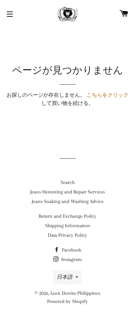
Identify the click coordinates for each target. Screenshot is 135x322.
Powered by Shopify (67, 301)
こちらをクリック (107, 95)
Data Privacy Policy (67, 235)
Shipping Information (67, 226)
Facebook (71, 250)
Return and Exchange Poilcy (67, 216)
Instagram (71, 259)
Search (68, 182)
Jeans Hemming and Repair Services (67, 192)
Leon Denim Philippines (75, 293)
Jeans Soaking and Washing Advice (68, 201)
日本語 (64, 277)
